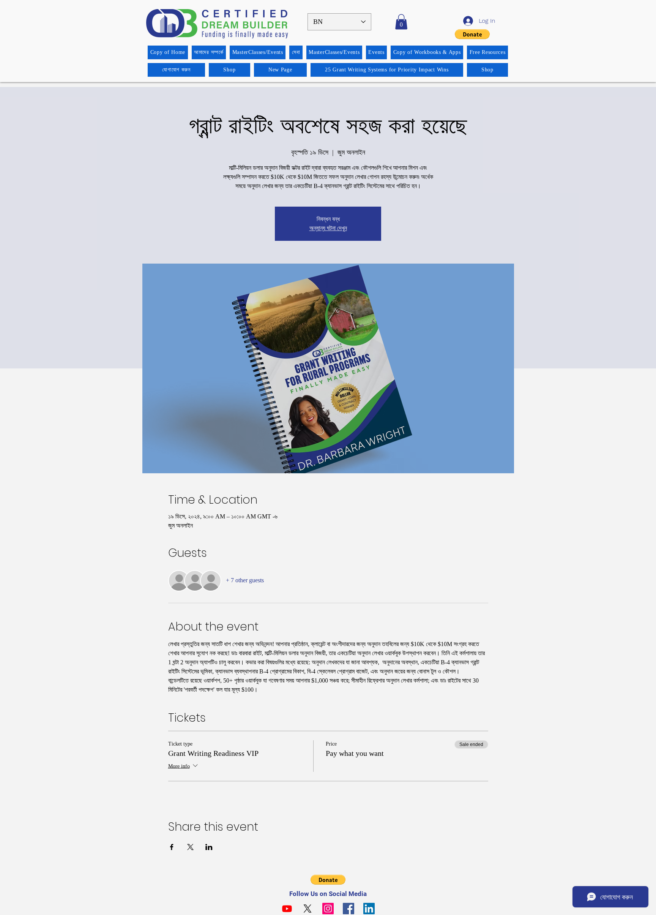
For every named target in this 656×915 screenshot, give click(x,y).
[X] (307, 908)
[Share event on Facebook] (171, 847)
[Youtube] (287, 908)
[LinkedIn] (369, 908)
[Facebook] (348, 908)
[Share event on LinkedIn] (209, 847)
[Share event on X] (190, 847)
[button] (401, 22)
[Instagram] (328, 908)
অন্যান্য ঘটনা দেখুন (328, 228)
